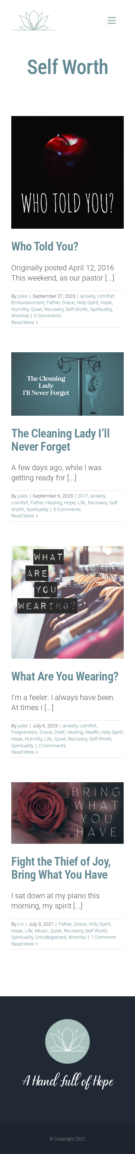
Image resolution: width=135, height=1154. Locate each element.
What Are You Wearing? (64, 676)
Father (53, 302)
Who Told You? (44, 246)
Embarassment (27, 302)
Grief (59, 732)
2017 (83, 496)
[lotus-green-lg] (33, 11)
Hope (106, 302)
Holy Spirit (87, 302)
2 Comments (52, 745)
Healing (54, 502)
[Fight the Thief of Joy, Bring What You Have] (67, 813)
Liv (21, 924)
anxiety (87, 296)
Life (82, 502)
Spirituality (101, 309)
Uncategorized (50, 937)
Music (41, 931)
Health (92, 732)
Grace (68, 302)
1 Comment (103, 937)
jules (23, 296)
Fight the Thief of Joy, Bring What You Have (61, 868)
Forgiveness (24, 732)
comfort (105, 296)
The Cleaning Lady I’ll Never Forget (60, 440)
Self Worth (77, 309)
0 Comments (48, 315)
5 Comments (67, 509)
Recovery (53, 309)
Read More (22, 322)
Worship (20, 315)
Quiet (36, 309)
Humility (19, 309)
